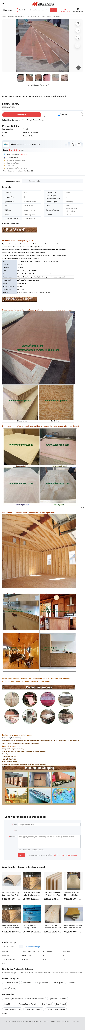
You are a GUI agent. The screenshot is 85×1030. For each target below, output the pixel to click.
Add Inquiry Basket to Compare (43, 85)
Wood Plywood (9, 1004)
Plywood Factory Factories (28, 1004)
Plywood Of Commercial (12, 1009)
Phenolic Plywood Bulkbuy (56, 1009)
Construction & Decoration (16, 16)
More (4, 1013)
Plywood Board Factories (57, 999)
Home (4, 16)
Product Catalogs (33, 947)
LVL (64, 959)
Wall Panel (66, 951)
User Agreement (55, 1021)
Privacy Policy (75, 1021)
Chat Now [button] (64, 115)
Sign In (5, 171)
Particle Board (27, 955)
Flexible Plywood (58, 983)
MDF (64, 955)
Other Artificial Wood (11, 983)
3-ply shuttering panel (9, 959)
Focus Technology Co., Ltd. (28, 1021)
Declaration (65, 1021)
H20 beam (25, 959)
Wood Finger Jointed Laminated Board (35, 951)
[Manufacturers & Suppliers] (42, 4)
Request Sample (38, 120)
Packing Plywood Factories (13, 999)
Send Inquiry (22, 115)
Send (21, 855)
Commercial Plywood (53, 16)
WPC (44, 955)
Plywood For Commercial (33, 1009)
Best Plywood (61, 1004)
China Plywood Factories (35, 999)
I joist (44, 959)
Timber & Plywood (31, 16)
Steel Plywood (47, 1004)
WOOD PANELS (47, 951)
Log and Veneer (42, 983)
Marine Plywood (9, 988)
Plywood (42, 16)
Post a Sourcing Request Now (65, 855)
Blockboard (6, 955)
